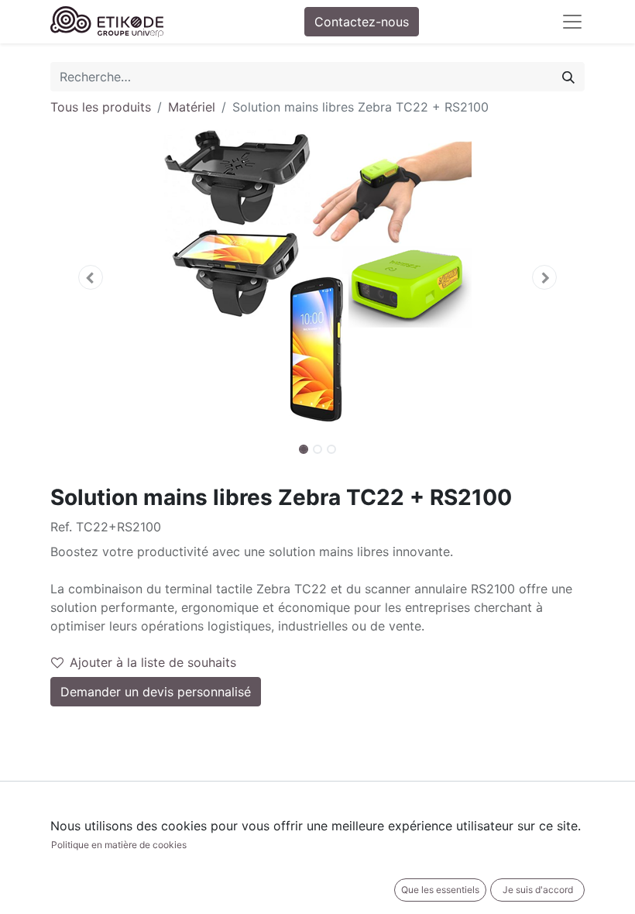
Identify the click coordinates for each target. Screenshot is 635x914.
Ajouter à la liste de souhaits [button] (153, 662)
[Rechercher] (568, 76)
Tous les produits (100, 107)
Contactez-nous (361, 21)
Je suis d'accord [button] (538, 889)
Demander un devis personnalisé (155, 691)
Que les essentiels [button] (440, 889)
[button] (90, 277)
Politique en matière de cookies (119, 844)
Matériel (191, 107)
